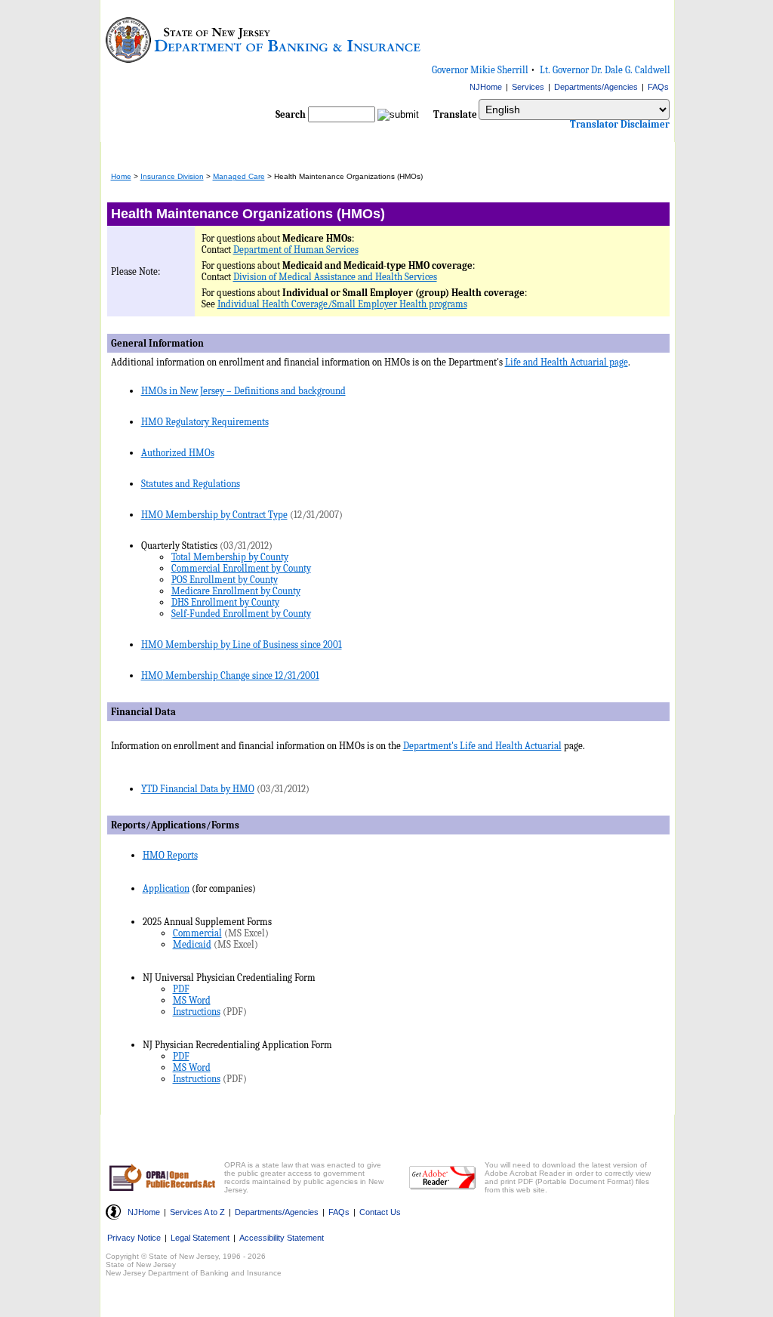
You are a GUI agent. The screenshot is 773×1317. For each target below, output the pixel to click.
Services (528, 86)
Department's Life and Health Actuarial (482, 745)
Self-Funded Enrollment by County (241, 613)
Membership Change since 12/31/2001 (241, 675)
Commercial (197, 933)
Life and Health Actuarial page (566, 362)
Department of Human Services (296, 249)
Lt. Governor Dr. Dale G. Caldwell (605, 70)
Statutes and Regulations (190, 483)
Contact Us (380, 1212)
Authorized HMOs (177, 452)
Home (121, 176)
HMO (152, 675)
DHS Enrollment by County (225, 602)
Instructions (196, 1011)
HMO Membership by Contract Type (214, 514)
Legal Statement (200, 1237)
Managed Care (239, 176)
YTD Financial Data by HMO (197, 788)
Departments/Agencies (596, 86)
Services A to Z (197, 1212)
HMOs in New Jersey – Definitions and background (243, 390)
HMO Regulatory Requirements (205, 421)
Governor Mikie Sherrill (480, 70)
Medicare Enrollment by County (235, 591)
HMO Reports (170, 855)
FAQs (658, 86)
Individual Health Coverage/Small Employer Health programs (342, 304)
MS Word (192, 1000)
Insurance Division (172, 176)
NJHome (486, 86)
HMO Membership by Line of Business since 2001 (241, 644)
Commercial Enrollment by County (241, 568)
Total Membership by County (229, 557)
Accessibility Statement (281, 1237)
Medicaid (192, 944)
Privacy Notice (134, 1237)
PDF (181, 989)
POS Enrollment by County (224, 579)
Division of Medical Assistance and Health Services (335, 276)
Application (166, 888)
